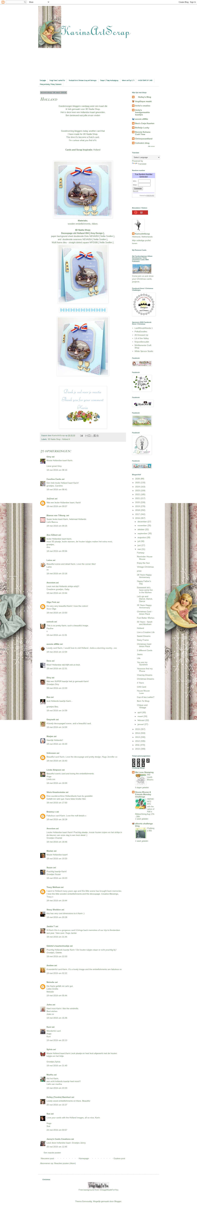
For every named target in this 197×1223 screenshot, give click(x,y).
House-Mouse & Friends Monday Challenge (143, 794)
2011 (137, 745)
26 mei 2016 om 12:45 (57, 1147)
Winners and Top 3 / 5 (128, 80)
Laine (49, 560)
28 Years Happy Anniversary (144, 576)
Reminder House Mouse (144, 557)
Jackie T (51, 926)
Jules (49, 1004)
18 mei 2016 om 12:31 (57, 668)
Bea (48, 697)
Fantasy (140, 553)
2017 (137, 514)
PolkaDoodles (141, 331)
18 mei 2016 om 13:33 (57, 688)
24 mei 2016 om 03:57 (57, 1130)
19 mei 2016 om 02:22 (57, 973)
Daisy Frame (143, 640)
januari (141, 724)
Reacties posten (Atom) (65, 1163)
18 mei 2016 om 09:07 (57, 506)
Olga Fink (51, 602)
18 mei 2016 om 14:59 (57, 727)
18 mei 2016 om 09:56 (57, 551)
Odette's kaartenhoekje (58, 946)
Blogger (117, 1201)
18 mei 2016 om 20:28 (57, 917)
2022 (137, 494)
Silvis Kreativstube (56, 792)
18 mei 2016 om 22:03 (57, 956)
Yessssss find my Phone (145, 669)
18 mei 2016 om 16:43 (57, 761)
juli (139, 541)
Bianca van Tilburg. (56, 515)
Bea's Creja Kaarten (144, 123)
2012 (137, 741)
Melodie (50, 982)
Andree (50, 965)
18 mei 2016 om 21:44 (57, 937)
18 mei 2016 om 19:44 (57, 900)
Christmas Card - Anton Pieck (145, 612)
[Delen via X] (92, 435)
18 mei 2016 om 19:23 (57, 878)
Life (138, 658)
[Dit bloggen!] (89, 435)
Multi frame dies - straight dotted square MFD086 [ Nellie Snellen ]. (83, 242)
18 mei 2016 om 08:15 (57, 470)
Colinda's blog (142, 143)
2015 (137, 729)
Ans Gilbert (52, 535)
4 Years (140, 683)
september (143, 533)
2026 (137, 478)
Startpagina (43, 80)
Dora (49, 661)
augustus (142, 537)
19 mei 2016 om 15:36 (57, 1018)
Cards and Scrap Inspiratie (78, 149)
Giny (49, 457)
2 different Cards (144, 650)
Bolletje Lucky (142, 127)
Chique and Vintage (142, 706)
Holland (140, 628)
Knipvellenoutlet (142, 342)
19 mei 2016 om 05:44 (57, 995)
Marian (50, 851)
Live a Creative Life (146, 632)
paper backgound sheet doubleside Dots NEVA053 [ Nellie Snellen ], (83, 236)
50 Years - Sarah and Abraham (144, 623)
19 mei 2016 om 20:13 (57, 1040)
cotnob (50, 621)
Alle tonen (151, 146)
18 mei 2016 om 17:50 (57, 802)
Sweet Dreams (143, 636)
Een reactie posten (52, 1152)
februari (141, 720)
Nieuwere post (47, 1158)
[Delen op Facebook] (94, 435)
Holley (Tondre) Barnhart (59, 1097)
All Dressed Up (141, 335)
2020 (137, 502)
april (140, 712)
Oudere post (119, 1158)
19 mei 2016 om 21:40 (57, 1065)
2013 (137, 737)
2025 (137, 482)
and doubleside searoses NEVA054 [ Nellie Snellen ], (83, 239)
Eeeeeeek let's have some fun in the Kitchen (145, 590)
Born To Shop (143, 701)
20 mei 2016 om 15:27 (57, 1105)
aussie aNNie (53, 644)
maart (140, 716)
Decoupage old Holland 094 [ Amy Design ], (83, 233)
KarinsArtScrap (142, 234)
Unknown (51, 753)
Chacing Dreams (144, 675)
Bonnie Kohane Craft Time (142, 133)
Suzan (50, 867)
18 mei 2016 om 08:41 (57, 489)
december (142, 521)
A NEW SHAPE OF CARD (145, 80)
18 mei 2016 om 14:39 (57, 710)
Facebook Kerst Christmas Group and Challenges (82, 80)
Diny (49, 677)
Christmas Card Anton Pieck (144, 645)
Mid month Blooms (150, 777)
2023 (137, 490)
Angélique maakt (143, 101)
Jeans (139, 654)
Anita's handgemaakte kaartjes (142, 112)
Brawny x (51, 812)
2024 (137, 486)
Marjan (50, 736)
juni (139, 545)
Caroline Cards (54, 479)
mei (139, 549)
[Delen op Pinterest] (97, 435)
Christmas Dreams (145, 679)
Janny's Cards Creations (59, 1139)
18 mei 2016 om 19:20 (57, 858)
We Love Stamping (144, 772)
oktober (141, 529)
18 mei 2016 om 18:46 (57, 842)
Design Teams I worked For (57, 80)
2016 (137, 518)
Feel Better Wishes (145, 618)
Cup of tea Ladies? (145, 697)
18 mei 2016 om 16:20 (57, 744)
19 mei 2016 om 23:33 (57, 1088)
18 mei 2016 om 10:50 (57, 613)
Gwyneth (51, 719)
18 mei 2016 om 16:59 (57, 783)
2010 (137, 749)
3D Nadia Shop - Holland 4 (59, 439)
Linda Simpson (54, 770)
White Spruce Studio (144, 351)
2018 (137, 510)
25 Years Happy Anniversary (144, 606)
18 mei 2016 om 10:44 (57, 593)
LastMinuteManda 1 (144, 328)
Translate (142, 164)
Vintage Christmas (145, 567)
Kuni (49, 1027)
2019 (137, 506)
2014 (137, 733)
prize (139, 571)
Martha (50, 1075)
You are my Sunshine (142, 663)
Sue (48, 1114)
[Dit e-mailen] (86, 435)
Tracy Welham (53, 887)
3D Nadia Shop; (83, 230)
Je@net (50, 498)
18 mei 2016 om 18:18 (57, 819)
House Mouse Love (143, 692)
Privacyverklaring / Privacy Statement (50, 84)
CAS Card (141, 687)
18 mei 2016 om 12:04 (57, 652)
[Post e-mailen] (81, 436)
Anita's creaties (142, 106)
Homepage (84, 1158)
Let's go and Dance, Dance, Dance (145, 598)
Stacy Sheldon (54, 909)
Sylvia (50, 1049)
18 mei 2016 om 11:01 (57, 635)
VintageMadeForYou (108, 1190)
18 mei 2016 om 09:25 (57, 526)
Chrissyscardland (143, 138)
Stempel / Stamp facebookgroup (109, 80)
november (142, 525)
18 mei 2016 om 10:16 (57, 573)
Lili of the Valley (142, 338)
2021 (137, 498)
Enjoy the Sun (143, 563)
